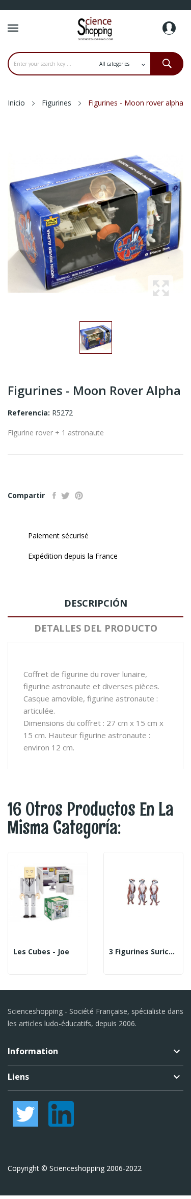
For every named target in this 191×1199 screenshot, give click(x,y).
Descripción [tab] (95, 603)
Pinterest (79, 495)
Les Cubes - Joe (41, 951)
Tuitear (65, 495)
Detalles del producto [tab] (95, 628)
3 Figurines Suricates (143, 951)
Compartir (54, 495)
